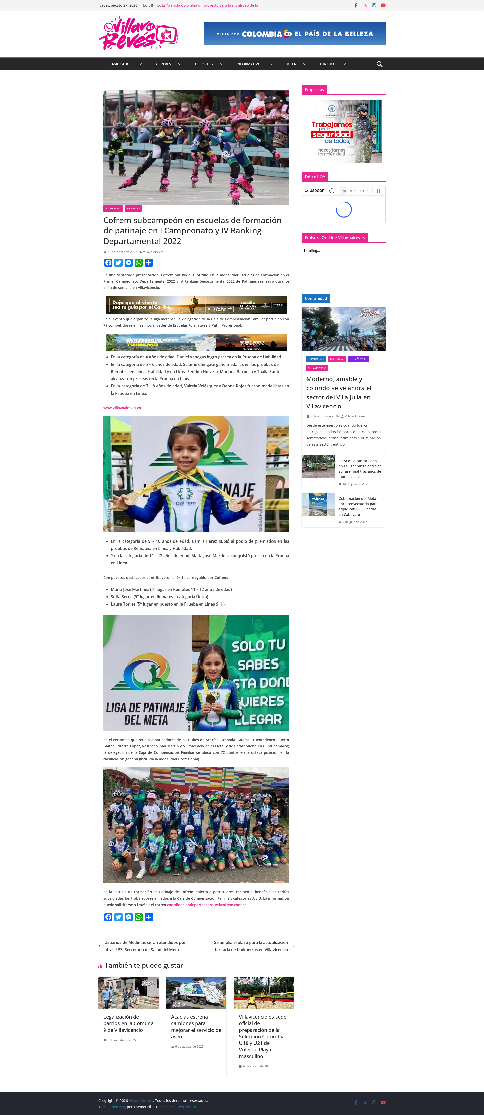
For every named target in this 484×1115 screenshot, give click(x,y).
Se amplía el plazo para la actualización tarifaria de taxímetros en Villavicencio (251, 946)
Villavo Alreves (153, 252)
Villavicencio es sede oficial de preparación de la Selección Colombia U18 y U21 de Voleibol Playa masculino (262, 1036)
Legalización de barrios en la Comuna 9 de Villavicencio (128, 1023)
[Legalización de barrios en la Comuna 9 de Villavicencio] (128, 980)
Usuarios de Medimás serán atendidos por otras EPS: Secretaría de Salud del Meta (145, 946)
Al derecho (112, 208)
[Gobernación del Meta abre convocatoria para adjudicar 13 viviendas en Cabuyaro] (318, 510)
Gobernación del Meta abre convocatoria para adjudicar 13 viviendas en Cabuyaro (358, 506)
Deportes (204, 64)
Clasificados (119, 64)
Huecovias (337, 359)
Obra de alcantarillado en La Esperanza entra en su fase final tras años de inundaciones (360, 468)
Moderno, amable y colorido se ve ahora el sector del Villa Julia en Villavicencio (338, 392)
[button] (139, 64)
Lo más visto (358, 359)
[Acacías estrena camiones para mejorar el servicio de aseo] (196, 980)
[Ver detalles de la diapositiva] (295, 33)
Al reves (163, 64)
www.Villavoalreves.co (123, 407)
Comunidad (316, 359)
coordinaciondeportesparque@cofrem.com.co (207, 904)
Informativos (249, 64)
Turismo (328, 64)
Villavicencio (317, 368)
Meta (291, 64)
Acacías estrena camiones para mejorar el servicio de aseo (196, 1026)
